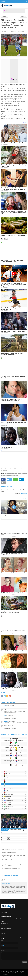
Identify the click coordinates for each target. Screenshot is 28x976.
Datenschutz (4, 972)
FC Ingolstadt (23, 473)
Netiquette (16, 971)
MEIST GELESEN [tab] (5, 847)
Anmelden (3, 1)
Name (2, 940)
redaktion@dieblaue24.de (6, 928)
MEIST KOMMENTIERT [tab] (14, 847)
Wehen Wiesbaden (14, 475)
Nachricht (3, 950)
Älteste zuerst (24, 493)
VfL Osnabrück (5, 475)
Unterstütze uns (5, 974)
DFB (17, 473)
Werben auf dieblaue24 (12, 972)
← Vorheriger (4, 16)
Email (2, 945)
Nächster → (23, 16)
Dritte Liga (13, 473)
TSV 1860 (7, 473)
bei (15, 711)
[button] (3, 479)
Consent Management (22, 972)
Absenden (25, 962)
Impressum (22, 971)
